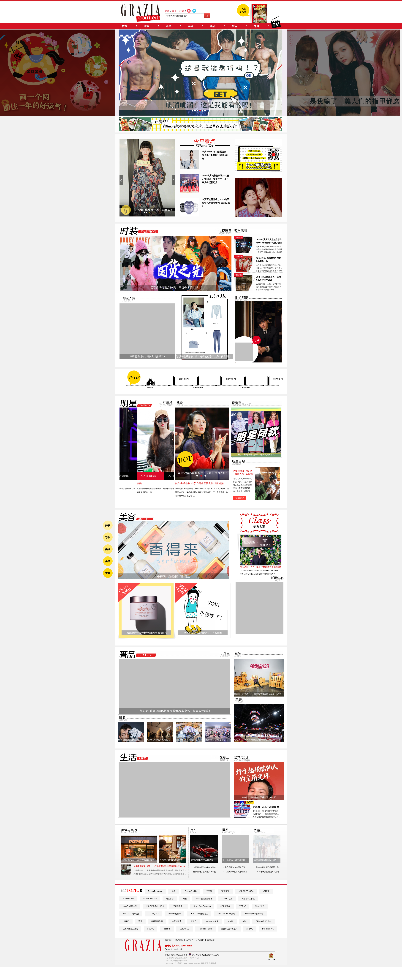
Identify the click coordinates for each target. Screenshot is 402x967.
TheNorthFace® (205, 929)
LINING (126, 921)
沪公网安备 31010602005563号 (205, 955)
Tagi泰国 (166, 929)
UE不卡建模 (225, 906)
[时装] (137, 231)
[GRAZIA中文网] (140, 13)
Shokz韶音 (259, 906)
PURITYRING (268, 929)
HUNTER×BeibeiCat (155, 906)
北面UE (250, 929)
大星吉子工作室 (248, 899)
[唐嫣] (147, 444)
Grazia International (173, 949)
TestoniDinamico (155, 891)
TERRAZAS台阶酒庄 (199, 914)
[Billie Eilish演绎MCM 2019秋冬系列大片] (244, 271)
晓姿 (173, 891)
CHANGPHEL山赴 (263, 921)
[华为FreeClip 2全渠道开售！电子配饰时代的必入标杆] (189, 168)
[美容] (135, 517)
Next (173, 180)
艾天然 (209, 891)
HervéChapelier (150, 899)
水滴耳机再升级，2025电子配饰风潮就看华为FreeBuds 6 (216, 203)
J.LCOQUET (153, 914)
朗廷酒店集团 (157, 921)
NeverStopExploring (202, 906)
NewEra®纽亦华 (130, 906)
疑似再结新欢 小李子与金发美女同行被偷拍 (199, 483)
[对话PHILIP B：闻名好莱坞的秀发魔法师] (260, 567)
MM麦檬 (266, 891)
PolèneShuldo (191, 891)
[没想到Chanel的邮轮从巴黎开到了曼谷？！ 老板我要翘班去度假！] (147, 177)
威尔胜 (230, 921)
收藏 (181, 11)
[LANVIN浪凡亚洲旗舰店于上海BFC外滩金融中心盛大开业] (244, 253)
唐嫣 (122, 483)
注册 (174, 11)
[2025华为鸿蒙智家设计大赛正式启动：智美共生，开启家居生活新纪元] (189, 192)
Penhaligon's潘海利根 (254, 914)
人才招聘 (189, 940)
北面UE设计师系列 (229, 929)
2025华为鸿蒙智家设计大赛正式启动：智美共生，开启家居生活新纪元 (215, 179)
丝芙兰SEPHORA (246, 891)
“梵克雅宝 (225, 891)
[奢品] (137, 654)
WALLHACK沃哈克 (131, 914)
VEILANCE (184, 929)
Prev (121, 180)
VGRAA (243, 906)
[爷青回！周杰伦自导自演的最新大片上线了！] (244, 352)
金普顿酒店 (176, 921)
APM (244, 921)
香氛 (107, 573)
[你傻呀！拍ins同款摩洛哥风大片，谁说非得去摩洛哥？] (200, 130)
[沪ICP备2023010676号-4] (176, 955)
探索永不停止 (178, 906)
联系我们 (179, 940)
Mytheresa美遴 (212, 921)
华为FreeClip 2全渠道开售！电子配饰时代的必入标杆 (215, 155)
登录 (167, 11)
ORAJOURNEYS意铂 (226, 914)
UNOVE (150, 929)
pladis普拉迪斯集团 (204, 899)
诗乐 (140, 921)
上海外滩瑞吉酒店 (130, 929)
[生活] (132, 757)
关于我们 (168, 940)
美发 (107, 549)
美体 (107, 561)
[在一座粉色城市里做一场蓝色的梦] (174, 816)
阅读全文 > (239, 498)
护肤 (107, 525)
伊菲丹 (193, 921)
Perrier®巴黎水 (174, 914)
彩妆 (107, 537)
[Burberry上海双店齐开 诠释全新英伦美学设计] (244, 290)
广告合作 (200, 940)
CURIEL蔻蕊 (227, 899)
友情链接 (211, 940)
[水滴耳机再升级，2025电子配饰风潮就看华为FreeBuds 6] (189, 216)
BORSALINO (128, 899)
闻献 (184, 899)
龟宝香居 (169, 899)
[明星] (134, 403)
